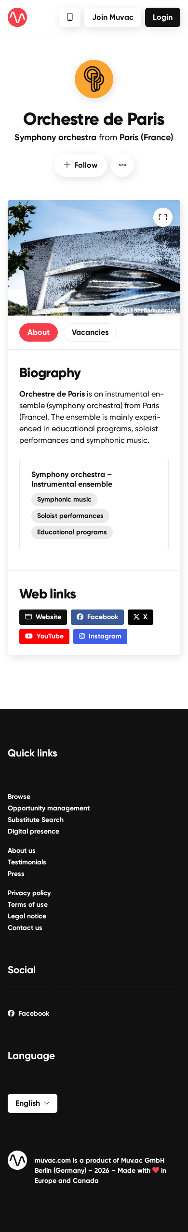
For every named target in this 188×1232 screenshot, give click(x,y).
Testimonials (27, 862)
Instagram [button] (105, 636)
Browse (19, 797)
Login (163, 17)
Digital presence (33, 831)
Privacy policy (29, 893)
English (27, 1103)
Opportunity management (49, 808)
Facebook (33, 1013)
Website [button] (48, 617)
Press (16, 874)
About (38, 332)
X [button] (145, 617)
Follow (85, 165)
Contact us (25, 928)
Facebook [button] (102, 617)
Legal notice (27, 916)
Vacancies (90, 332)
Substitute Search (36, 820)
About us (22, 851)
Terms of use (28, 905)
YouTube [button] (50, 636)
